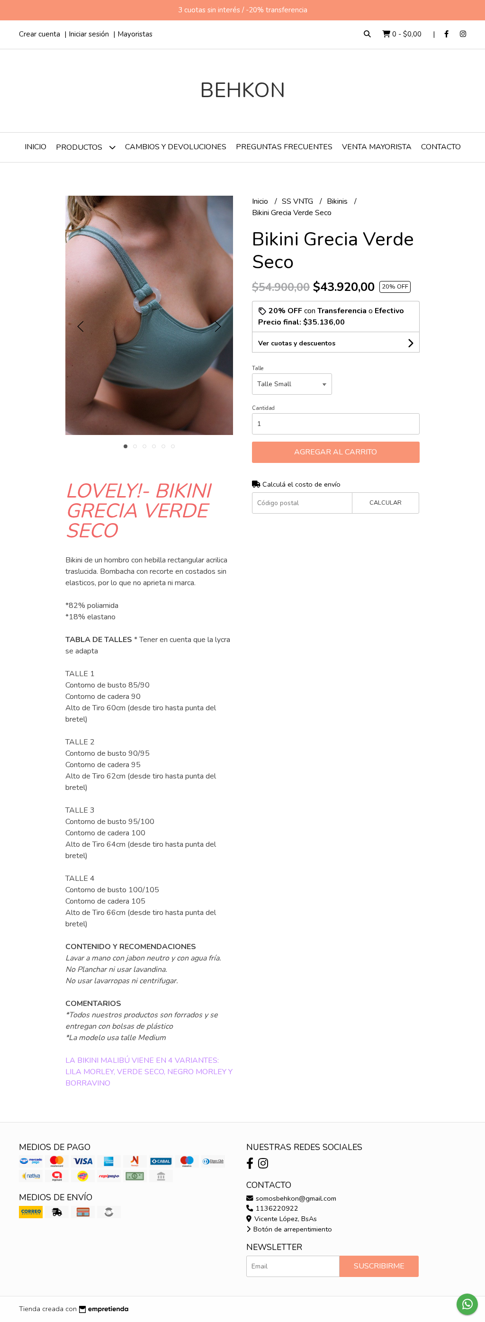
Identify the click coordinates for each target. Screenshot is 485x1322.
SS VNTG (298, 201)
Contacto (441, 147)
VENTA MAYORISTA (377, 147)
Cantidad (263, 408)
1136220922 (276, 1208)
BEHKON (242, 90)
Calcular (385, 502)
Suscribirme (379, 1266)
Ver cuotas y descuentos (296, 343)
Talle (257, 368)
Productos (80, 147)
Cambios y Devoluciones (175, 147)
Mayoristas (135, 34)
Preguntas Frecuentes (284, 147)
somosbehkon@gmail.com (295, 1198)
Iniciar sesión (89, 34)
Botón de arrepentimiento (291, 1229)
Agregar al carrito (335, 452)
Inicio (35, 147)
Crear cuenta (39, 34)
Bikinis (338, 201)
